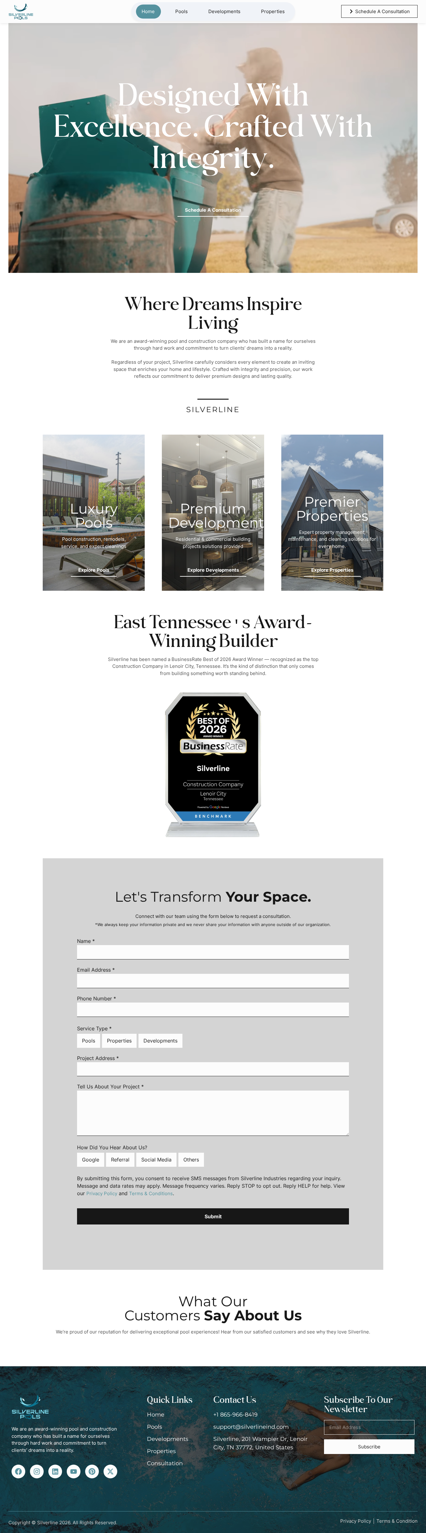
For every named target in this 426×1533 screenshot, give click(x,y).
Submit (213, 1216)
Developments (224, 11)
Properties (273, 11)
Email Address (96, 970)
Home (148, 11)
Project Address (98, 1058)
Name (86, 941)
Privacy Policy (101, 1193)
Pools (181, 11)
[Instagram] (37, 1471)
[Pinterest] (92, 1471)
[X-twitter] (110, 1471)
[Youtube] (73, 1471)
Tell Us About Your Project (110, 1087)
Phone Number (96, 999)
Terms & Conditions (151, 1193)
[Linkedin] (55, 1471)
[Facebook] (18, 1471)
